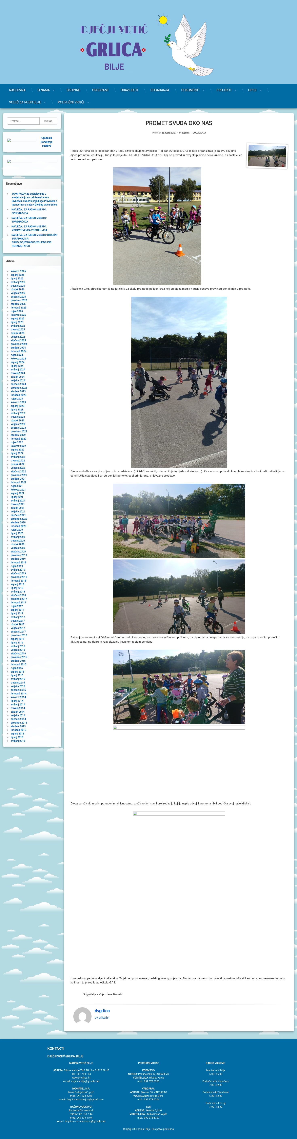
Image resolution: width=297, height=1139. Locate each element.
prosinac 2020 (19, 518)
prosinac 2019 (19, 555)
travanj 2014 (18, 708)
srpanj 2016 (17, 639)
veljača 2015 (18, 686)
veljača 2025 (18, 336)
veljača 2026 (18, 293)
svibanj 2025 (18, 325)
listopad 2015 (18, 664)
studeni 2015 (18, 660)
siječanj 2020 (18, 551)
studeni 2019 (18, 558)
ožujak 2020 (17, 544)
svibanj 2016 (18, 646)
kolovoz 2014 (18, 697)
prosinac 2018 (19, 577)
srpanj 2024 (17, 362)
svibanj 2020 (18, 537)
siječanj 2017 (18, 631)
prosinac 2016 (19, 635)
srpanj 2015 (17, 671)
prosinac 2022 (19, 431)
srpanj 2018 (17, 584)
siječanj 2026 (18, 296)
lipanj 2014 (17, 700)
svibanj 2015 (18, 679)
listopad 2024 (18, 351)
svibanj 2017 (18, 617)
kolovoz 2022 (18, 446)
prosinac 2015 (19, 657)
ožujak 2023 (17, 420)
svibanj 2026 (18, 282)
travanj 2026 (18, 285)
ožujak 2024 (17, 376)
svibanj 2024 (18, 369)
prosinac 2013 (19, 722)
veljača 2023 (18, 424)
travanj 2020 (18, 540)
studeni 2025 (18, 304)
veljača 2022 (18, 467)
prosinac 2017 (19, 599)
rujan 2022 (17, 442)
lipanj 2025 (17, 322)
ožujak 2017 (17, 624)
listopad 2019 (18, 562)
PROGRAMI (100, 90)
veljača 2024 (18, 380)
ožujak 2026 (17, 289)
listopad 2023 (18, 395)
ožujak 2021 (17, 507)
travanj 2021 (18, 504)
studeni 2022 (18, 435)
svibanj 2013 (18, 741)
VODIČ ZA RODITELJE (25, 102)
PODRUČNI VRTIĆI (71, 102)
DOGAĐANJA (159, 90)
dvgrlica (186, 133)
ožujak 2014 (17, 711)
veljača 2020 (18, 548)
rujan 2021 (17, 486)
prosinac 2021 (19, 475)
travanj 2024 (18, 373)
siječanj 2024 (18, 384)
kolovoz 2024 (18, 358)
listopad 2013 (18, 730)
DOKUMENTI (190, 90)
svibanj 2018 (18, 591)
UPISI (252, 90)
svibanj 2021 (18, 500)
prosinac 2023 (19, 387)
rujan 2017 (17, 606)
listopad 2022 (18, 438)
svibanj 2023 (18, 413)
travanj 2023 (18, 416)
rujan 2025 (17, 311)
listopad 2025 (18, 307)
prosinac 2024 (19, 344)
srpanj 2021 (17, 493)
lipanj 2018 (17, 588)
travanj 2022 (18, 460)
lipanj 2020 (17, 533)
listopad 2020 (18, 526)
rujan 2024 (17, 355)
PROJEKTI (223, 90)
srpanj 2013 (17, 733)
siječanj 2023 (18, 427)
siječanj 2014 (18, 719)
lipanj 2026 (17, 278)
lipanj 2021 (17, 497)
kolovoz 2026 (18, 271)
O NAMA (44, 90)
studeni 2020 (18, 522)
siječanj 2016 (18, 653)
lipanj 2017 (17, 613)
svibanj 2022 (18, 457)
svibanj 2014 (18, 704)
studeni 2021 (18, 478)
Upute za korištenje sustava (46, 141)
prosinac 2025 (19, 300)
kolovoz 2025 (18, 315)
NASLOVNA (17, 90)
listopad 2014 (18, 693)
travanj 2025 (18, 329)
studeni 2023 (18, 391)
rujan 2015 (17, 668)
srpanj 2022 (17, 449)
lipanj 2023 (17, 409)
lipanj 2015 (17, 675)
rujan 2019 (17, 566)
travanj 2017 (18, 620)
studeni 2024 (18, 347)
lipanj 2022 (17, 453)
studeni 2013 (18, 726)
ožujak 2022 (17, 464)
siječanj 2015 (18, 690)
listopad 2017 (18, 602)
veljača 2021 (18, 511)
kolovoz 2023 (18, 402)
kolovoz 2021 (18, 489)
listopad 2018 (18, 580)
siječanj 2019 (18, 573)
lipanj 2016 (17, 642)
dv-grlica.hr (102, 1017)
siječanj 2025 (18, 340)
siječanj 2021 (18, 515)
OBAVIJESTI (129, 90)
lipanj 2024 (17, 365)
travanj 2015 (18, 682)
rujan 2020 (17, 529)
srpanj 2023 (17, 406)
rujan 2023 (17, 398)
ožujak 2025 (17, 333)
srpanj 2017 (17, 609)
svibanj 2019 (18, 569)
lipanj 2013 (17, 737)
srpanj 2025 (17, 318)
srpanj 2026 (17, 274)
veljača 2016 (18, 649)
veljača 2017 (18, 628)
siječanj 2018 (18, 595)
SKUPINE (73, 90)
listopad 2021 (18, 482)
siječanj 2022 (18, 471)
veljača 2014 (18, 715)
